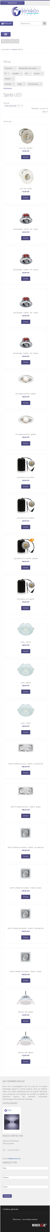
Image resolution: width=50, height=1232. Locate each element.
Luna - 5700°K (26, 723)
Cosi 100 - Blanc (26, 189)
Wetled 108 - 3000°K (25, 1012)
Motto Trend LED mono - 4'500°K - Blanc (26, 972)
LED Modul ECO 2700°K (25, 478)
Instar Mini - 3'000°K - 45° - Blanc (25, 270)
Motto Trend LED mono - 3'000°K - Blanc (26, 888)
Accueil (14, 49)
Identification (12, 3)
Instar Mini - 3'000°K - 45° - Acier (25, 229)
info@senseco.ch (14, 1158)
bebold (34, 1219)
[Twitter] (3, 41)
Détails (25, 157)
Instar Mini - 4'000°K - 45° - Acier (25, 313)
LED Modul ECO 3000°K (25, 518)
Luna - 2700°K (26, 642)
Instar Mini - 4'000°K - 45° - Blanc (25, 353)
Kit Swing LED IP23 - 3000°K (26, 394)
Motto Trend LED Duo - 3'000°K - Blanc (26, 807)
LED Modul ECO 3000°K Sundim (26, 559)
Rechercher (44, 23)
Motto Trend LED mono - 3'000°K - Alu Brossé (26, 848)
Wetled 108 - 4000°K (25, 1053)
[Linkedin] (12, 41)
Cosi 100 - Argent (26, 148)
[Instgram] (17, 41)
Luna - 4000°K (26, 683)
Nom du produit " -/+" (12, 106)
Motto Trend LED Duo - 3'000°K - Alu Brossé (25, 764)
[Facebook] (8, 41)
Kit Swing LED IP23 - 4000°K (26, 434)
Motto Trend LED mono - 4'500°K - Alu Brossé (26, 928)
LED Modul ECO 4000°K (25, 599)
